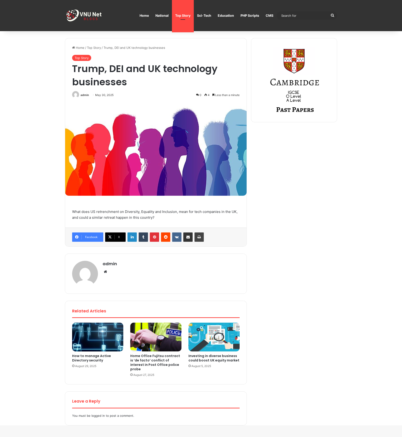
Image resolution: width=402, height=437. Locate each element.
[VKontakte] (176, 237)
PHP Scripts (250, 15)
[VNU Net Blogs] (84, 15)
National (162, 15)
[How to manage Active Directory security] (97, 337)
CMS (269, 15)
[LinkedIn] (132, 237)
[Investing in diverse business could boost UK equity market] (214, 337)
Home (144, 15)
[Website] (105, 272)
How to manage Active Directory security (91, 358)
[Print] (199, 237)
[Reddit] (165, 237)
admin (84, 95)
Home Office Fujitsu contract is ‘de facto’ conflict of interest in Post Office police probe (155, 362)
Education (226, 15)
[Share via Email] (188, 237)
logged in (98, 415)
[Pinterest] (154, 237)
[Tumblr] (143, 237)
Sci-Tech (204, 15)
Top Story (183, 15)
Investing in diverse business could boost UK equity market (213, 358)
